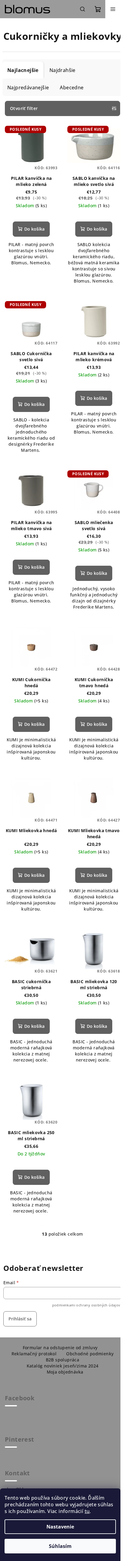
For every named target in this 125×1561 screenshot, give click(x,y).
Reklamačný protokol (34, 1354)
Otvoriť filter (24, 108)
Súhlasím (60, 1546)
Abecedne (71, 87)
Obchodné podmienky (89, 1354)
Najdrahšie (62, 70)
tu (87, 1511)
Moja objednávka (65, 1372)
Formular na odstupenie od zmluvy (60, 1347)
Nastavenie (60, 1526)
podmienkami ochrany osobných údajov (86, 1305)
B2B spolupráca (62, 1360)
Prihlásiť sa (20, 1319)
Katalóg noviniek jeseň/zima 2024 (63, 1366)
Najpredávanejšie (28, 87)
